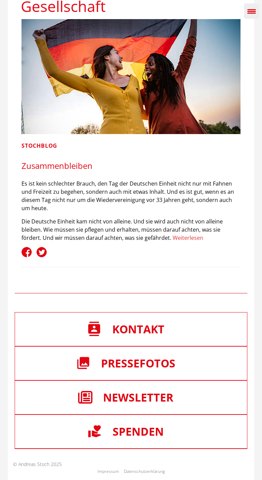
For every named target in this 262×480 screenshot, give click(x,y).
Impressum (108, 471)
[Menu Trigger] (251, 11)
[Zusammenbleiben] (131, 76)
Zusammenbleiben (56, 165)
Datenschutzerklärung (144, 471)
